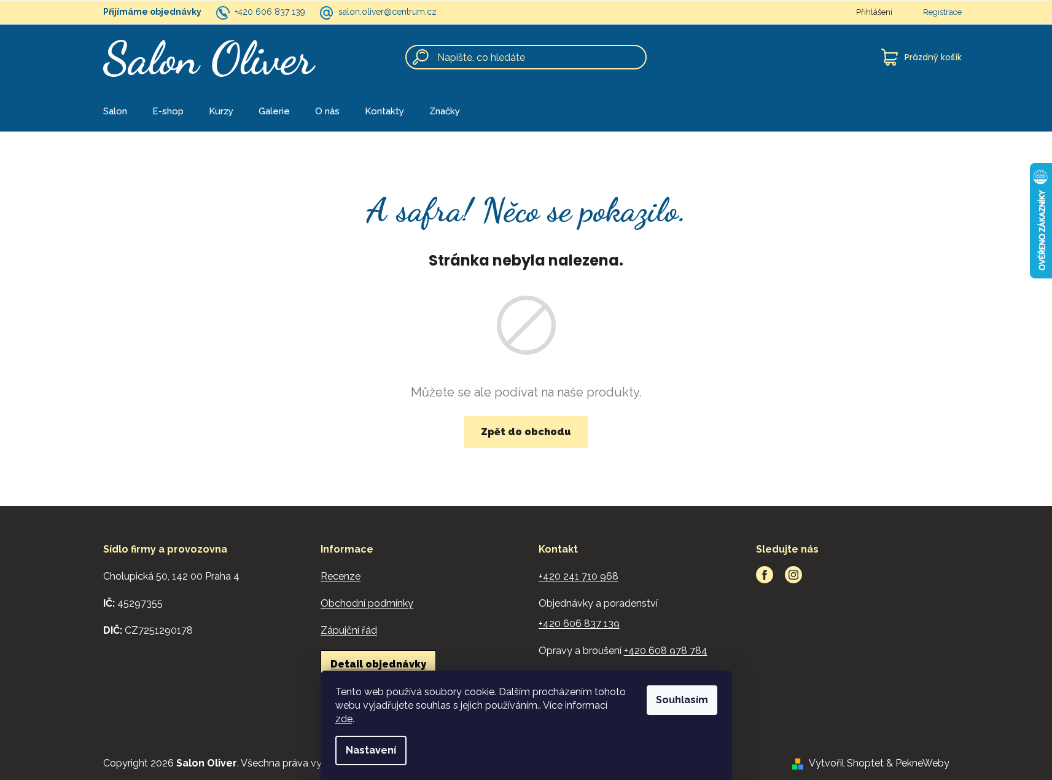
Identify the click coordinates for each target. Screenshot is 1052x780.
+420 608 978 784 (665, 650)
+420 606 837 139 (270, 12)
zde (344, 719)
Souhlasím (682, 700)
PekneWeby (922, 763)
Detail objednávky (378, 664)
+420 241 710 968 (578, 576)
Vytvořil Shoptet (846, 763)
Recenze (340, 576)
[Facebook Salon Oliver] (764, 574)
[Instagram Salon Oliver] (793, 574)
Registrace (942, 12)
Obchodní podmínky (367, 603)
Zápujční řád (349, 630)
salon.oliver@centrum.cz (387, 12)
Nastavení (371, 750)
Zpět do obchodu (526, 432)
